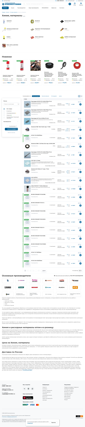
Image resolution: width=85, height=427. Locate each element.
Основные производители (16, 276)
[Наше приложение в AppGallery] (32, 397)
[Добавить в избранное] (78, 102)
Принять (53, 422)
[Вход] (75, 3)
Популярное (67, 398)
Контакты (44, 388)
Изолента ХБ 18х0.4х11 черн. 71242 (40, 169)
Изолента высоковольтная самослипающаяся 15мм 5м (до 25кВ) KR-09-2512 (62, 74)
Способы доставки (68, 390)
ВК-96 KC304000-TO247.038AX (38, 244)
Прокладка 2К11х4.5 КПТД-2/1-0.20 (40, 118)
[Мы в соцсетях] (24, 388)
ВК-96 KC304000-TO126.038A (38, 194)
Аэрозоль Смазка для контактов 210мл (8, 76)
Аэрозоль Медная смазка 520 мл (21, 76)
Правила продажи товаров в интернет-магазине (71, 388)
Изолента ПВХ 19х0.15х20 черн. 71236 (40, 126)
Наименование (45, 96)
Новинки (44, 393)
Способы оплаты (68, 393)
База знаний (67, 396)
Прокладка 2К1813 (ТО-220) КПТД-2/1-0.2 (41, 101)
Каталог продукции (47, 390)
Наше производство (47, 398)
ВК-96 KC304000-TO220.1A (37, 227)
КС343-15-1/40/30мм (36, 252)
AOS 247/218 (34, 177)
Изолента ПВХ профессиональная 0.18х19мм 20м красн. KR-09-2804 (77, 75)
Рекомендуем (36, 96)
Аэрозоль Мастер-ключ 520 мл (34, 76)
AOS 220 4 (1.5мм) (35, 160)
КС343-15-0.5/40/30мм (36, 135)
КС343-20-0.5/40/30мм (36, 260)
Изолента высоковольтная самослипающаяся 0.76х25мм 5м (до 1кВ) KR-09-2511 (48, 74)
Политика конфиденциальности (9, 416)
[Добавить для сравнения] (80, 102)
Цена (60, 96)
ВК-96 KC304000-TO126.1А (37, 202)
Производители (46, 392)
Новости (44, 387)
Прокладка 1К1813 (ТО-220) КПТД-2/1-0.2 (41, 152)
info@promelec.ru (7, 390)
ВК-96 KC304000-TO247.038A (38, 235)
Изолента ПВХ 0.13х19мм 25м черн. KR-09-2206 (43, 143)
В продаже (54, 96)
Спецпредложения (47, 395)
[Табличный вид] (81, 96)
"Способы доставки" (27, 370)
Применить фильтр (11, 129)
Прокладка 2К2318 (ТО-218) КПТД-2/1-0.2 (41, 109)
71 (38, 270)
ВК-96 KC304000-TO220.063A (38, 219)
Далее (44, 270)
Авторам (44, 400)
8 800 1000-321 (6, 386)
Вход (75, 5)
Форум (66, 399)
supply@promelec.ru (8, 394)
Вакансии (44, 396)
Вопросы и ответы (68, 391)
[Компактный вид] (79, 96)
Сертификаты (67, 394)
